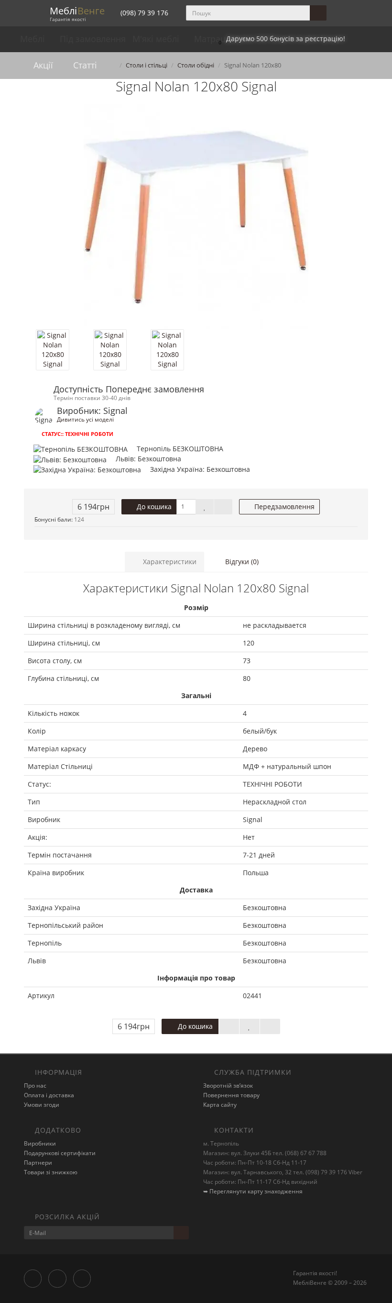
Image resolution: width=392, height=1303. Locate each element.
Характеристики (168, 561)
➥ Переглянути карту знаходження (253, 1191)
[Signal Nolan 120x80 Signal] (196, 216)
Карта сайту (220, 1105)
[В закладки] (205, 506)
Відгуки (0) (241, 561)
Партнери (38, 1162)
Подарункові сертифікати (60, 1153)
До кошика (153, 506)
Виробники (40, 1143)
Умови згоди (41, 1105)
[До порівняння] (223, 506)
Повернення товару (231, 1095)
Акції (42, 65)
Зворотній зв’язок (228, 1085)
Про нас (35, 1085)
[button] (279, 39)
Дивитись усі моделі (85, 419)
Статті (84, 65)
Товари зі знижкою (50, 1172)
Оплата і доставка (49, 1095)
